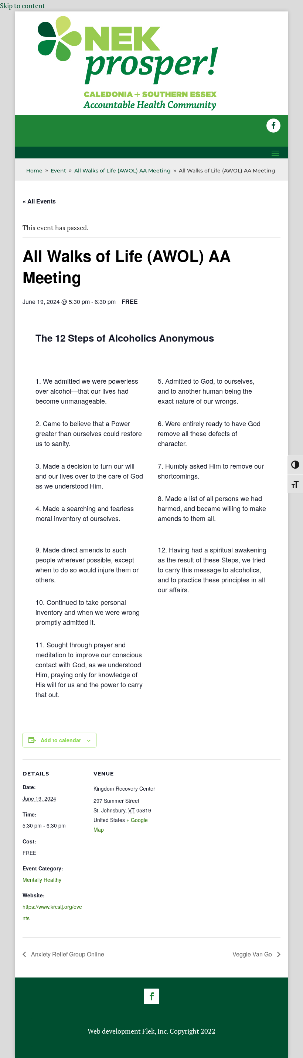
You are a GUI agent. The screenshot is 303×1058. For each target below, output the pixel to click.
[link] (127, 110)
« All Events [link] (39, 201)
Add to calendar (61, 740)
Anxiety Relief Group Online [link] (67, 954)
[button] (273, 126)
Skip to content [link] (22, 5)
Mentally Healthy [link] (42, 879)
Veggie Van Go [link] (252, 954)
